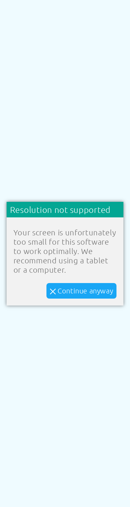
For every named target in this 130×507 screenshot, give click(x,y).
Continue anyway (84, 291)
